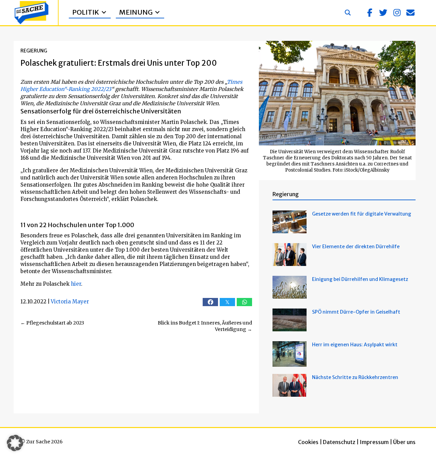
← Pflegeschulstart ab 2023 (52, 323)
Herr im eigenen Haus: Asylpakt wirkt (355, 345)
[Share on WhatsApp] (244, 302)
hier (76, 284)
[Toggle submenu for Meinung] (157, 12)
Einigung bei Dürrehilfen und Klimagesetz (360, 279)
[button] (369, 12)
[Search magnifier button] (348, 12)
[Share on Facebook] (210, 302)
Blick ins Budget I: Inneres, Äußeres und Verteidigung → (205, 326)
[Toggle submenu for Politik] (104, 12)
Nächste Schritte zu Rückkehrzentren (355, 377)
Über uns (404, 442)
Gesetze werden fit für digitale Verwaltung (361, 214)
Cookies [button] (308, 442)
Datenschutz (339, 442)
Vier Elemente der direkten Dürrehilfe (356, 246)
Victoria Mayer (70, 301)
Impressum (374, 442)
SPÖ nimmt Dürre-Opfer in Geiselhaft (356, 312)
